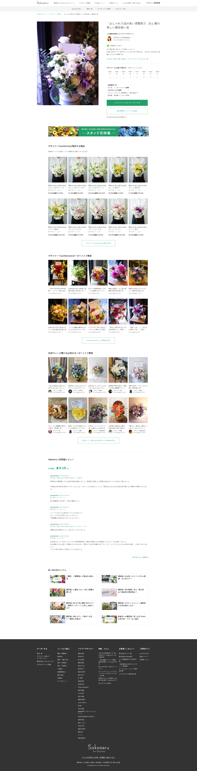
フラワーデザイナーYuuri (135, 59)
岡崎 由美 (81, 653)
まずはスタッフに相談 (44, 664)
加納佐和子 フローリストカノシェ (86, 712)
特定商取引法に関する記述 (111, 762)
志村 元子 (81, 675)
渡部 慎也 (81, 662)
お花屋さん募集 (89, 762)
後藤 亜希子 (82, 699)
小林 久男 (81, 726)
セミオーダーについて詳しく (116, 117)
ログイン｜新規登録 (153, 3)
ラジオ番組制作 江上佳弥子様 (127, 660)
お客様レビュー (144, 659)
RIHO (80, 705)
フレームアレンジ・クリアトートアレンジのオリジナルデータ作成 (107, 673)
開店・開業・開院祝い (120, 59)
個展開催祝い (61, 672)
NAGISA (81, 656)
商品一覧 (89, 9)
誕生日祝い (61, 675)
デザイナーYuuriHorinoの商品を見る (98, 243)
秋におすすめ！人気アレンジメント (107, 667)
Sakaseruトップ (42, 14)
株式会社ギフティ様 (125, 653)
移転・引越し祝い (63, 659)
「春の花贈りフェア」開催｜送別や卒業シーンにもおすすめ (107, 662)
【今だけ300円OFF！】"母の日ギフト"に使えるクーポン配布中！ (107, 655)
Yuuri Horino (82, 702)
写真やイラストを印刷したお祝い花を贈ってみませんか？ (107, 679)
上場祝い (60, 669)
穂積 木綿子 (82, 729)
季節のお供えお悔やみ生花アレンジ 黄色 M (69, 478)
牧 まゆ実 (81, 659)
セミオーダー (61, 538)
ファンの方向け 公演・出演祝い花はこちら (98, 757)
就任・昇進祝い (62, 662)
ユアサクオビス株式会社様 (127, 674)
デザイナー (121, 37)
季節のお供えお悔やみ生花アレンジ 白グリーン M (71, 526)
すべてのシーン (62, 681)
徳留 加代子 (82, 672)
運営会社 (79, 762)
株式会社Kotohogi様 (125, 656)
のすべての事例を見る (98, 340)
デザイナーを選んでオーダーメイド (43, 657)
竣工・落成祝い (62, 666)
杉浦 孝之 (81, 684)
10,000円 (110, 59)
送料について (144, 656)
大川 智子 (81, 693)
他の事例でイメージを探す (127, 111)
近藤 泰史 (81, 681)
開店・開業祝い (62, 653)
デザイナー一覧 (120, 9)
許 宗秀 (80, 678)
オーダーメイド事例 (104, 9)
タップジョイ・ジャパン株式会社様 (128, 670)
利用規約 (98, 762)
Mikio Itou (81, 666)
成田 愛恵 (81, 690)
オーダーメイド (61, 497)
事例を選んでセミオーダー (45, 661)
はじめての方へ (77, 9)
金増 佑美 (81, 719)
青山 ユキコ (82, 723)
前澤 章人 (81, 669)
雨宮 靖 (80, 732)
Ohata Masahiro (83, 687)
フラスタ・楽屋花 (84, 3)
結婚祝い (60, 678)
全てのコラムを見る (104, 683)
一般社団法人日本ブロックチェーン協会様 (128, 665)
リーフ (80, 735)
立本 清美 (81, 708)
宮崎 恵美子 (82, 738)
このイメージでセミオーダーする (127, 103)
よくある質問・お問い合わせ (131, 3)
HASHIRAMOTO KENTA (86, 716)
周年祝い (60, 656)
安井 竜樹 (81, 696)
